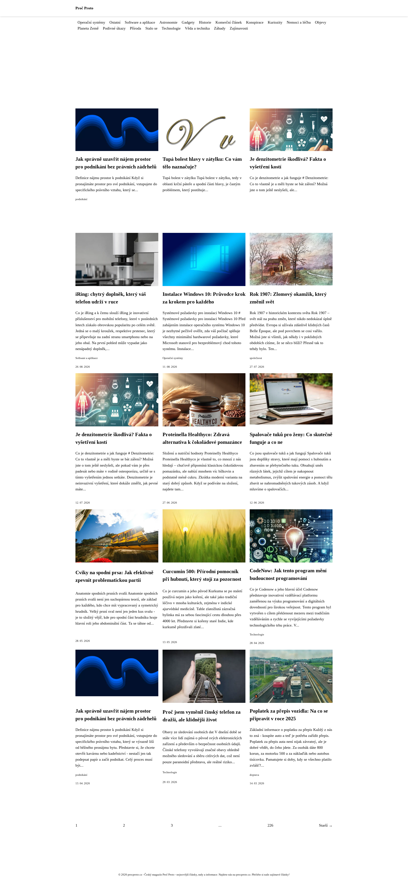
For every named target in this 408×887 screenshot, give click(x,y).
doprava (254, 774)
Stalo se (151, 28)
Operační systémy (91, 22)
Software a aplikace (140, 22)
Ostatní (114, 22)
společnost (256, 358)
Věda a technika (197, 28)
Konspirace (255, 22)
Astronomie (168, 22)
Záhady (219, 28)
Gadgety (188, 22)
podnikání (81, 199)
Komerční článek (228, 22)
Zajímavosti (239, 28)
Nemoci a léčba (299, 22)
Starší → (326, 825)
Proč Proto (84, 8)
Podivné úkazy (114, 28)
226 (270, 825)
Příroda (135, 28)
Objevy (320, 22)
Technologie (171, 28)
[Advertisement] (204, 63)
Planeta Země (88, 28)
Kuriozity (275, 22)
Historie (205, 22)
